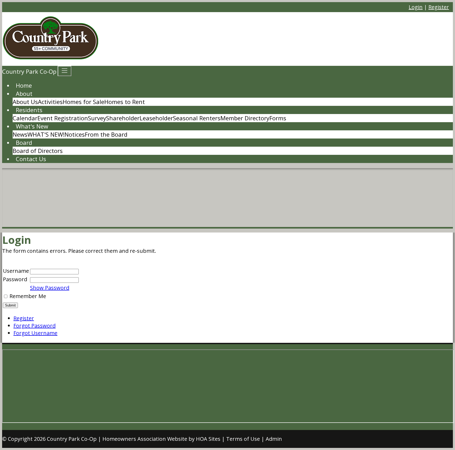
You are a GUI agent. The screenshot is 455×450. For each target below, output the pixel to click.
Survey (97, 118)
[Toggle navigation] (64, 71)
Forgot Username (35, 333)
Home (24, 85)
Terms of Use (243, 438)
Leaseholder (156, 118)
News (20, 134)
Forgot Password (34, 325)
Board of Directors (38, 151)
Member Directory (244, 118)
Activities (50, 102)
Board (24, 142)
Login (416, 7)
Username (16, 270)
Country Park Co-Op (72, 438)
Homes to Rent (124, 102)
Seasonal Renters (196, 118)
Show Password (49, 287)
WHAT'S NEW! (46, 134)
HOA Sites (208, 438)
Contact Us (31, 159)
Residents (29, 110)
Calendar (25, 118)
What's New (32, 126)
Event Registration (62, 118)
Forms (277, 118)
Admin (274, 438)
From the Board (106, 134)
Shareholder (123, 118)
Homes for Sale (83, 102)
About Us (25, 102)
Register (438, 7)
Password (15, 279)
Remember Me (27, 296)
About (24, 93)
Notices (75, 134)
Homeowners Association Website (144, 438)
